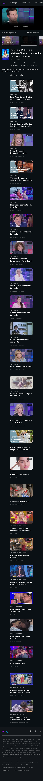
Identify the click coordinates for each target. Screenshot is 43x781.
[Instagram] (35, 731)
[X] (40, 731)
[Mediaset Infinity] (4, 3)
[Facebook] (30, 731)
